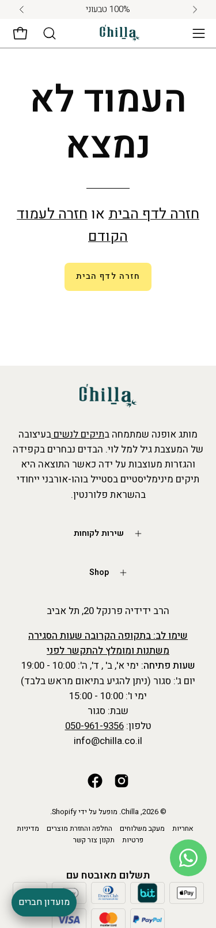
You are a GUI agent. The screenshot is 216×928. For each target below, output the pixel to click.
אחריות (183, 828)
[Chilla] (120, 33)
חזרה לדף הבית (153, 214)
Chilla (130, 812)
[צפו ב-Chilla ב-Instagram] (121, 780)
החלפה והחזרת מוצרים (79, 828)
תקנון (107, 840)
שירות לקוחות (99, 533)
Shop (99, 572)
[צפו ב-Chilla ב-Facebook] (95, 780)
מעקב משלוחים (142, 828)
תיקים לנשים (77, 434)
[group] (108, 9)
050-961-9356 (94, 726)
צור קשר (85, 840)
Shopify (64, 812)
